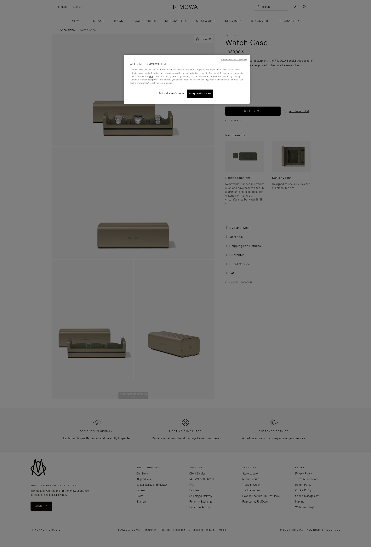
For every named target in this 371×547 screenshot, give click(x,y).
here (151, 76)
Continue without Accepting (234, 59)
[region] (187, 79)
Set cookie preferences (171, 93)
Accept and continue (200, 93)
